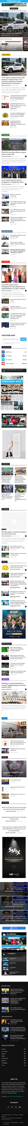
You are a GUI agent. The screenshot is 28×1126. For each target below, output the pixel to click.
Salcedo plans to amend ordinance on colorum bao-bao (14, 533)
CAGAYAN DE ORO (5, 177)
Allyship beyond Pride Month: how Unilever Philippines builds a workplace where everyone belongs (7, 479)
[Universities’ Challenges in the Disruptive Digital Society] (14, 903)
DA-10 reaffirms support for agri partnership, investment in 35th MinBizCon (18, 203)
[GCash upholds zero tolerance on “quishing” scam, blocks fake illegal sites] (5, 325)
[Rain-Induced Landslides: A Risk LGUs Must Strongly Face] (14, 917)
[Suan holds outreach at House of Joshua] (5, 301)
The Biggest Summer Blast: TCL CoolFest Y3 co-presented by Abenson (18, 593)
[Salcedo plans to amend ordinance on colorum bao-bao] (14, 521)
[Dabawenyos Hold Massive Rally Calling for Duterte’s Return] (5, 673)
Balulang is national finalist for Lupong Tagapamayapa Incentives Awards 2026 (14, 685)
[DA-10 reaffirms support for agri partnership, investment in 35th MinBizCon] (5, 203)
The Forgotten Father (15, 780)
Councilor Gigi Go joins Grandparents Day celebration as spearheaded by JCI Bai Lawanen (13, 287)
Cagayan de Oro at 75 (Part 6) (17, 787)
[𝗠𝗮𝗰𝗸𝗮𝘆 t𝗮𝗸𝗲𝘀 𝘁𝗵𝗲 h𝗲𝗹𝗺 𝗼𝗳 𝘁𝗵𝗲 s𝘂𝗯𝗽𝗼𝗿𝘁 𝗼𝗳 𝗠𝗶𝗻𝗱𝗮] (5, 251)
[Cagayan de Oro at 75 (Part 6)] (5, 789)
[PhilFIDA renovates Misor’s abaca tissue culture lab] (14, 144)
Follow (24, 355)
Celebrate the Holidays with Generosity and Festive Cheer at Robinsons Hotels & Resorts (18, 742)
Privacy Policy (17, 342)
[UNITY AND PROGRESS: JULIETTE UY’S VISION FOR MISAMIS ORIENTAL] (5, 649)
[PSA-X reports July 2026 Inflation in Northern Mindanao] (5, 244)
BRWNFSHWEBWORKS (6, 1119)
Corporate (4, 474)
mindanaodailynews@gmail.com (16, 1096)
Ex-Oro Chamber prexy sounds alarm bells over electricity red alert (17, 211)
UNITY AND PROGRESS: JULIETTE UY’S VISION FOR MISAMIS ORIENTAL (16, 649)
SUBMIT (23, 339)
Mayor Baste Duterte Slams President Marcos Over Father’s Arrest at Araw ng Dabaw (18, 657)
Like (25, 352)
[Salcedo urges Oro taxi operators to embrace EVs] (5, 555)
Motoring (4, 529)
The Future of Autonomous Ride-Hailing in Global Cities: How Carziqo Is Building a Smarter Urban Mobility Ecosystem (13, 80)
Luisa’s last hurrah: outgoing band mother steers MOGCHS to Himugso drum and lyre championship (14, 828)
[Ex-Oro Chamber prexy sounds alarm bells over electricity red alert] (5, 211)
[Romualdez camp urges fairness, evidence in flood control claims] (5, 1021)
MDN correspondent (6, 85)
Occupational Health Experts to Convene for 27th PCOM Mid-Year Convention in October (17, 115)
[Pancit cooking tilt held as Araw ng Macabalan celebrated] (5, 575)
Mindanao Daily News (7, 156)
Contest (3, 702)
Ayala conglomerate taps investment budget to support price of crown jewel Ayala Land (7, 496)
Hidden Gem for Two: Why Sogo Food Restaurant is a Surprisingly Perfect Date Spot (13, 733)
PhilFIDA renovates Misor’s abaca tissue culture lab (14, 153)
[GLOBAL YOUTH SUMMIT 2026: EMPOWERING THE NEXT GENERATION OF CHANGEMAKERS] (5, 1000)
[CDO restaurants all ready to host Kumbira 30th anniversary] (5, 567)
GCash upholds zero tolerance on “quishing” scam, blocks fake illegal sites (18, 325)
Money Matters (5, 239)
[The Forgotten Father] (5, 781)
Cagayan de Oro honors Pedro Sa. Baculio (13, 773)
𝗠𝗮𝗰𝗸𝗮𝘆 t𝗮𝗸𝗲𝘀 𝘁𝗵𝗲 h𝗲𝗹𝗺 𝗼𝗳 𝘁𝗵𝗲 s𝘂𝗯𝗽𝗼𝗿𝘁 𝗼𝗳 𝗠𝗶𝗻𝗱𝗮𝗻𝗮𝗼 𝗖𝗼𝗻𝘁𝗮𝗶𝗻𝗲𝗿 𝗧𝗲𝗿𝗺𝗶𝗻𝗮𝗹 (17, 251)
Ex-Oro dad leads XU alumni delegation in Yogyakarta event (12, 181)
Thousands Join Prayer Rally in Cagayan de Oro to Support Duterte (17, 665)
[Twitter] (12, 1107)
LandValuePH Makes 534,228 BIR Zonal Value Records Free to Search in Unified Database (18, 97)
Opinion (14, 886)
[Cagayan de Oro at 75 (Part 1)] (5, 796)
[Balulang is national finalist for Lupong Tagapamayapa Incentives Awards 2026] (14, 697)
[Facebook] (8, 1107)
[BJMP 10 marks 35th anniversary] (5, 196)
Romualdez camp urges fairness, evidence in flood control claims (16, 1021)
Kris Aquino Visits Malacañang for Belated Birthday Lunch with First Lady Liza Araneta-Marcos (18, 1029)
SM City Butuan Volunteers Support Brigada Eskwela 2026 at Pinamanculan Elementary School (20, 479)
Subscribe (24, 363)
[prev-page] (3, 130)
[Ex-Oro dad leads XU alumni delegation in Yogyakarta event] (14, 172)
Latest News (4, 24)
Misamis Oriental (5, 149)
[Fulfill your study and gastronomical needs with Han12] (5, 308)
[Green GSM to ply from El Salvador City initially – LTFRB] (5, 548)
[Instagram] (15, 1107)
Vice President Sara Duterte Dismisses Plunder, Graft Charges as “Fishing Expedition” (18, 1037)
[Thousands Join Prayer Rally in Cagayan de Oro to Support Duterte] (5, 665)
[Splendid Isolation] (14, 889)
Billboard (4, 282)
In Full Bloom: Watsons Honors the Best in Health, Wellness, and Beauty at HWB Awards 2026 (18, 602)
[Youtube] (19, 1107)
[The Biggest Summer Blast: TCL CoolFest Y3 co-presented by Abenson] (5, 593)
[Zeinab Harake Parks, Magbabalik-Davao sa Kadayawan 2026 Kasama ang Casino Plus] (5, 123)
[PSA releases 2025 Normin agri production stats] (5, 237)
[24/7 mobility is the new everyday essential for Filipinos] (5, 1009)
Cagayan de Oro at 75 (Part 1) (17, 794)
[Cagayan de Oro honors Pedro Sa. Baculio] (14, 768)
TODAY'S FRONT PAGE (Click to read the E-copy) (12, 370)
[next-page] (5, 130)
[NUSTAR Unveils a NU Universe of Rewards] (5, 750)
